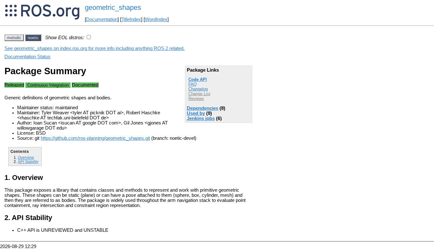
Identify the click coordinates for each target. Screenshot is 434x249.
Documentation (102, 19)
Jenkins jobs (201, 118)
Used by (196, 113)
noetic (33, 37)
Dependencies (202, 108)
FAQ (192, 84)
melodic (14, 37)
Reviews (196, 98)
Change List (199, 93)
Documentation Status (27, 56)
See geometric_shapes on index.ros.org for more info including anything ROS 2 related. (94, 48)
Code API (197, 79)
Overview (26, 157)
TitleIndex (131, 19)
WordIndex (156, 19)
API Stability (28, 162)
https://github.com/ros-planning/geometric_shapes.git (95, 138)
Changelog (198, 89)
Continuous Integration (48, 85)
